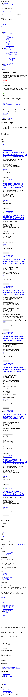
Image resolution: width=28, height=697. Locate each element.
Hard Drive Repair (7, 689)
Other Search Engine (9, 563)
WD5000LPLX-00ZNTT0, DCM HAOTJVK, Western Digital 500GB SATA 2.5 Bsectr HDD (14, 416)
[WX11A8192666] (7, 287)
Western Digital (11, 552)
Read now (5, 103)
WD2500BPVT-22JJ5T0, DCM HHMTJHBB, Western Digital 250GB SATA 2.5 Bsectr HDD (14, 261)
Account (5, 21)
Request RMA (6, 579)
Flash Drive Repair (7, 691)
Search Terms (6, 574)
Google (6, 562)
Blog (4, 615)
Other (6, 568)
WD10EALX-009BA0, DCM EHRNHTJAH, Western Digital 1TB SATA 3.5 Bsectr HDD (14, 338)
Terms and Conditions (8, 609)
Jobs (4, 614)
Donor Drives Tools (7, 676)
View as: (2, 136)
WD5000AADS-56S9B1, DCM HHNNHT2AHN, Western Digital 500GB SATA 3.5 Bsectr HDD (15, 462)
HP (7, 554)
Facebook (5, 683)
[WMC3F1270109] (7, 181)
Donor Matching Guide (8, 606)
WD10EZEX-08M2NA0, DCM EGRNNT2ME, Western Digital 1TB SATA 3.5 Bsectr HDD (14, 186)
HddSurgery (6, 675)
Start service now (7, 91)
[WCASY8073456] (7, 150)
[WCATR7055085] (7, 364)
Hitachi (8, 553)
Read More (3, 597)
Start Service (6, 602)
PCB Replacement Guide (8, 605)
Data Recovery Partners (8, 692)
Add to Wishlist (9, 179)
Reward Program (7, 610)
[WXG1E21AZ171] (7, 212)
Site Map (5, 573)
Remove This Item (22, 544)
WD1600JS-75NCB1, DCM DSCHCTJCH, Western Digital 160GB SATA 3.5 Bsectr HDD (14, 493)
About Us (5, 611)
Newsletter (3, 657)
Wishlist (5, 22)
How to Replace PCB (8, 4)
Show (2, 134)
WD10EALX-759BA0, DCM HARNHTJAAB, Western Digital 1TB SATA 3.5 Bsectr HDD (14, 369)
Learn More (5, 80)
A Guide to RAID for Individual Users (11, 668)
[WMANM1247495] (8, 488)
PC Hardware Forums (9, 566)
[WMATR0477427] (7, 333)
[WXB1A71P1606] (7, 256)
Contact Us (5, 3)
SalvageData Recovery (8, 607)
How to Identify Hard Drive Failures (11, 667)
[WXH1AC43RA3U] (8, 411)
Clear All (2, 546)
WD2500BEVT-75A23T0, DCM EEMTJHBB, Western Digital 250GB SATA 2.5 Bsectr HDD (14, 217)
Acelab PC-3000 (6, 674)
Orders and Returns (7, 577)
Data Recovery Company (10, 567)
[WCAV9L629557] (7, 457)
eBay (4, 681)
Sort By (2, 133)
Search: (2, 14)
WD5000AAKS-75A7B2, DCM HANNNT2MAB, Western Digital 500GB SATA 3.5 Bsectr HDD (15, 154)
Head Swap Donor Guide (8, 666)
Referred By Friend (9, 564)
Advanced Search (7, 576)
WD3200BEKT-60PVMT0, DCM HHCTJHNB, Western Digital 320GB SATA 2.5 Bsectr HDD (14, 292)
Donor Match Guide (7, 5)
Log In (4, 24)
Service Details (6, 604)
